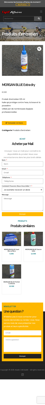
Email (4, 169)
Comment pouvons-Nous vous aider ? (16, 186)
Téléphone (6, 177)
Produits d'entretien (20, 34)
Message (5, 194)
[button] (41, 11)
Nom (4, 160)
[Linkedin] (22, 374)
